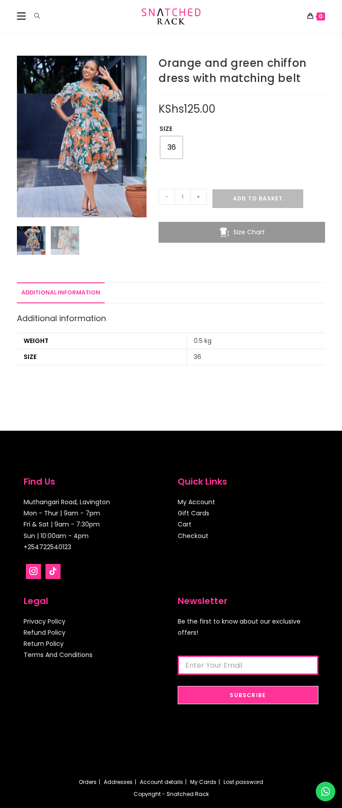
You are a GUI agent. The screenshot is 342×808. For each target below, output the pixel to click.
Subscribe (248, 695)
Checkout (193, 535)
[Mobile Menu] (22, 16)
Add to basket (258, 198)
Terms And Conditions (58, 654)
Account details (161, 782)
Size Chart (249, 232)
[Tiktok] (53, 571)
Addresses (118, 782)
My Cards (203, 782)
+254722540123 (47, 547)
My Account (196, 502)
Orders (88, 782)
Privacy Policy (44, 621)
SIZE (165, 128)
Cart (184, 524)
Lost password (243, 782)
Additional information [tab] (60, 292)
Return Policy (44, 643)
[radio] (171, 147)
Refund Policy (44, 632)
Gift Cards (193, 513)
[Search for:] (34, 16)
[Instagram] (33, 571)
